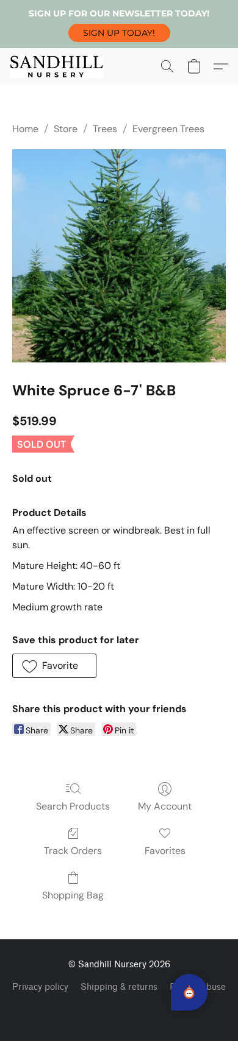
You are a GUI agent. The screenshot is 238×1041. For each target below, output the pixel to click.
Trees (105, 128)
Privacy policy (40, 987)
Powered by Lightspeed (119, 1008)
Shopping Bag (73, 895)
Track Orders (73, 850)
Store (66, 128)
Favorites (165, 850)
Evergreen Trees (168, 128)
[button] (119, 33)
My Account (165, 806)
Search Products (73, 806)
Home (25, 128)
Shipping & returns (119, 987)
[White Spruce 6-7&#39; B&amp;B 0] (119, 255)
